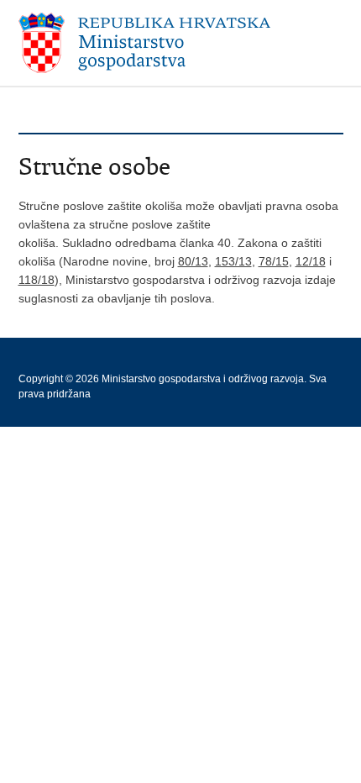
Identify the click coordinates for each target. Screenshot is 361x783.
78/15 (274, 261)
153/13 (233, 261)
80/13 (193, 261)
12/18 (311, 261)
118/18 (36, 279)
